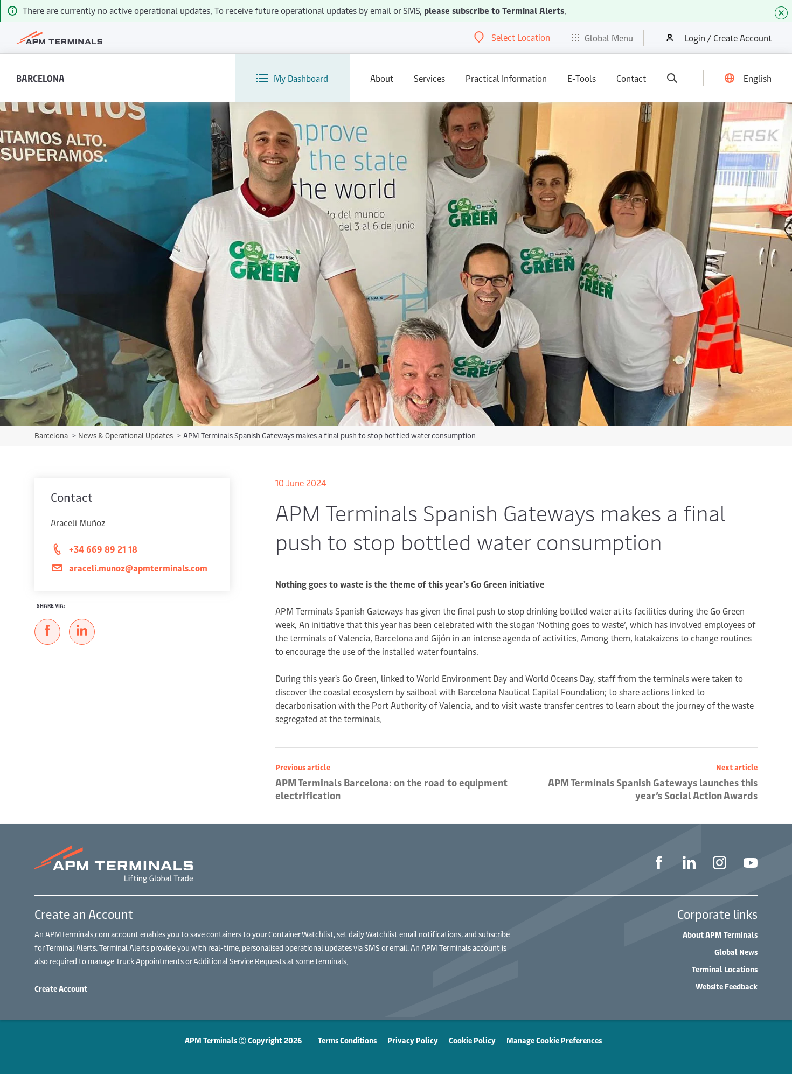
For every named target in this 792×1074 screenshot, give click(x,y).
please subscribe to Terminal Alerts (494, 10)
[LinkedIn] (689, 864)
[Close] (781, 12)
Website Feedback (727, 986)
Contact (631, 78)
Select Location (520, 37)
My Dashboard (301, 78)
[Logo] (59, 38)
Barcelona (40, 78)
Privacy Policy (412, 1040)
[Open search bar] (671, 78)
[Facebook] (658, 864)
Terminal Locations (725, 969)
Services (429, 78)
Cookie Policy (472, 1040)
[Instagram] (719, 864)
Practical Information (506, 78)
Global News (736, 952)
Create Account (60, 989)
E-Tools (581, 78)
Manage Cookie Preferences (554, 1040)
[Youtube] (751, 864)
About (381, 78)
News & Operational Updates (126, 435)
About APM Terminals (720, 935)
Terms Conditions (347, 1040)
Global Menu (609, 38)
